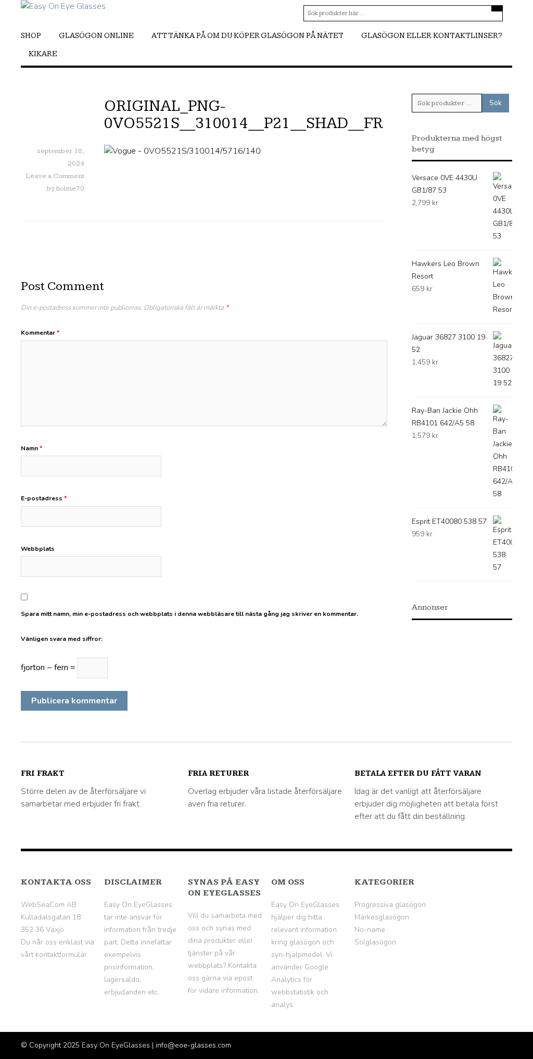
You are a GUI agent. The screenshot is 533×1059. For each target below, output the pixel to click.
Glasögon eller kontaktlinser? (431, 35)
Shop (31, 35)
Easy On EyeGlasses (116, 1045)
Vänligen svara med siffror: (62, 639)
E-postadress (44, 498)
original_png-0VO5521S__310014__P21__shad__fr (243, 115)
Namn (31, 448)
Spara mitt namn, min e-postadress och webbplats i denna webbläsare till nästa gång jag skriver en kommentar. (189, 614)
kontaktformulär (61, 955)
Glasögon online (96, 35)
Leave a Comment (55, 176)
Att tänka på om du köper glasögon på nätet (247, 35)
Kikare (43, 53)
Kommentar (40, 333)
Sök (495, 103)
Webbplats (38, 549)
